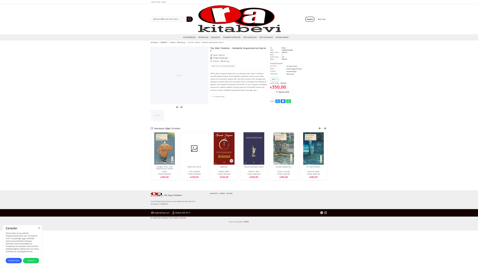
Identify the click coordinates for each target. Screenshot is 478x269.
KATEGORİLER (189, 37)
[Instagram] (325, 212)
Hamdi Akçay (291, 71)
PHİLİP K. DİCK (253, 171)
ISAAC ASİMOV (219, 55)
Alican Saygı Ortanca (294, 69)
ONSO (246, 222)
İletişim (163, 2)
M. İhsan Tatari (292, 66)
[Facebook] (322, 212)
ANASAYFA (215, 37)
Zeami (164, 171)
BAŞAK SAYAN (224, 171)
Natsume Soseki (313, 171)
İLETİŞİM (229, 193)
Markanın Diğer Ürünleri (166, 128)
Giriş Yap (322, 19)
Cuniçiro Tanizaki (283, 171)
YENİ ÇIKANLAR (250, 37)
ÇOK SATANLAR (266, 37)
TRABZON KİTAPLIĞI (231, 37)
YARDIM (222, 193)
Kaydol (310, 19)
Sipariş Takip (155, 2)
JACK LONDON (194, 171)
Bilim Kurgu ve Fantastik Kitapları (223, 66)
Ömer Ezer (290, 74)
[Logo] (239, 19)
